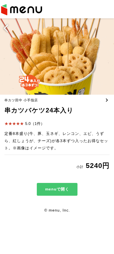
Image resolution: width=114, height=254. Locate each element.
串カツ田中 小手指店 (21, 100)
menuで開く (57, 189)
